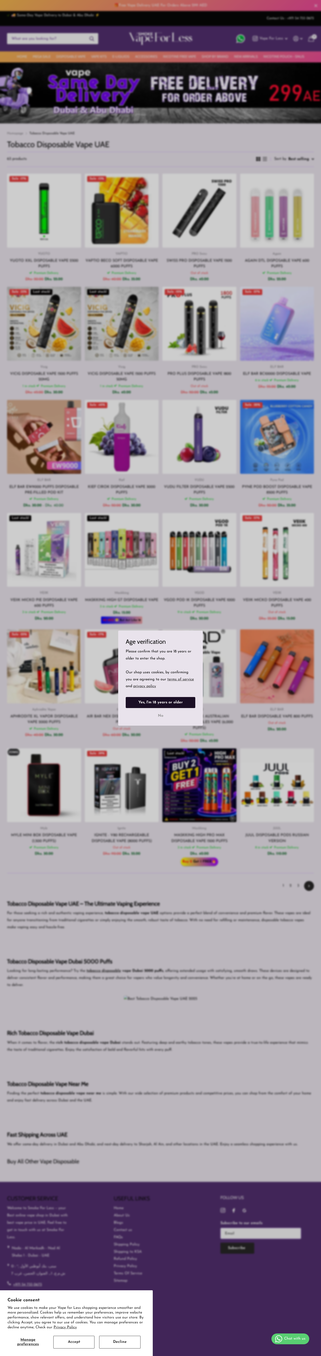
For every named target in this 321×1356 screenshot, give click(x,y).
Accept (74, 1342)
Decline (120, 1342)
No (160, 715)
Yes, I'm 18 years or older (160, 702)
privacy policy (144, 686)
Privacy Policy (65, 1327)
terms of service (180, 679)
